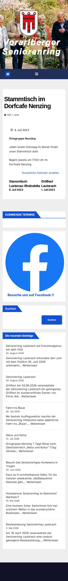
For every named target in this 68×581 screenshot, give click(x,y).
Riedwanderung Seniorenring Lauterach (31, 524)
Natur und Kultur (16, 435)
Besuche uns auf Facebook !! (31, 295)
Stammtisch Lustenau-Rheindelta (24, 185)
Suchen (10, 308)
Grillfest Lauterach (48, 185)
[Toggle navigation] (36, 74)
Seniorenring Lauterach (20, 376)
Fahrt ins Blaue (15, 407)
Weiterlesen (29, 365)
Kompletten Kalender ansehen (40, 172)
